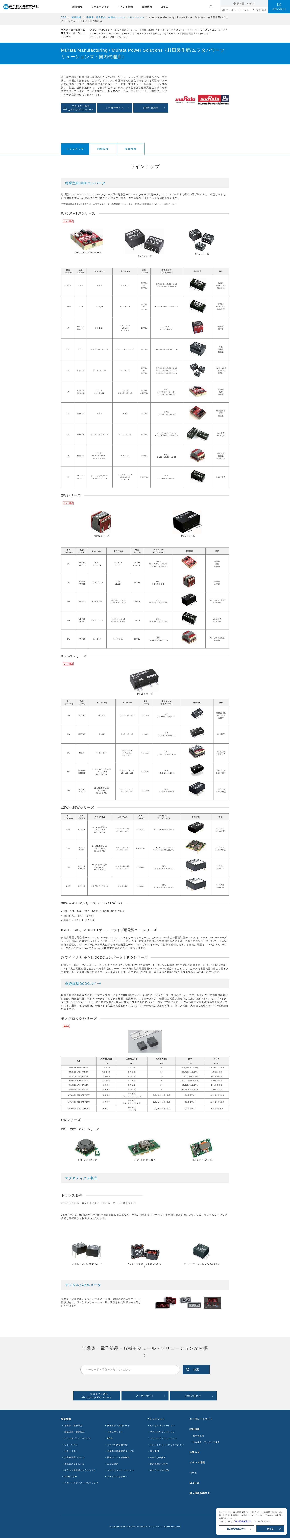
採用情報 (261, 10)
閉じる (270, 1529)
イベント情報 (125, 6)
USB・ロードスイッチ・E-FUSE (192, 30)
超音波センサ (171, 33)
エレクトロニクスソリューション (167, 1445)
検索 (196, 1369)
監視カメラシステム (74, 1464)
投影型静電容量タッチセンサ (194, 33)
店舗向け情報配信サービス (120, 1451)
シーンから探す (158, 1457)
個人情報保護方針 (199, 1493)
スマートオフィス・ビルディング (81, 1483)
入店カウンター (115, 1432)
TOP (63, 17)
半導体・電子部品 (73, 1425)
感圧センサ (142, 33)
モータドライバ (165, 30)
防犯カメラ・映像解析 (118, 1457)
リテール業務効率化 (117, 1445)
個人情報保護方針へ (236, 1529)
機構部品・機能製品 (74, 1432)
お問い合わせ (279, 9)
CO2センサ (113, 33)
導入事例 (154, 1451)
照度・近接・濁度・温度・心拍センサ (109, 37)
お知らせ (194, 1452)
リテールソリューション (162, 1432)
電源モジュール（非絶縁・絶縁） (138, 30)
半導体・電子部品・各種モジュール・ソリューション (115, 17)
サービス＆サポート (117, 1476)
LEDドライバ (218, 30)
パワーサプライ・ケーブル (77, 1438)
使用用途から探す (159, 1464)
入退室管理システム (74, 1457)
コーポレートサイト (237, 10)
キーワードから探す (160, 1470)
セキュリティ (71, 1451)
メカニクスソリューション (163, 1438)
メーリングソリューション (120, 1470)
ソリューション (100, 6)
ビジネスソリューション (162, 1425)
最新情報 (147, 6)
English (251, 3)
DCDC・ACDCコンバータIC (104, 30)
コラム (164, 6)
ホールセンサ (128, 33)
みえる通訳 (112, 1464)
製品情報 (77, 6)
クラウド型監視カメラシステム (80, 1470)
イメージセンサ (97, 33)
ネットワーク (71, 1445)
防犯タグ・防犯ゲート (118, 1425)
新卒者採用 (198, 1436)
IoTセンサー (70, 1476)
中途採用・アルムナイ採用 (206, 1442)
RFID (110, 1438)
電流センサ (156, 33)
